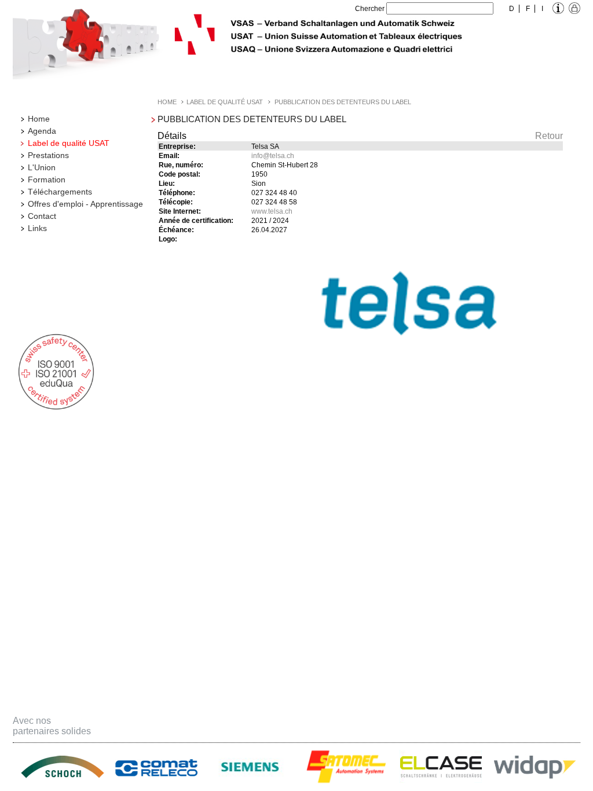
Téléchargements (60, 191)
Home (39, 118)
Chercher (370, 9)
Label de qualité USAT (68, 143)
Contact (42, 216)
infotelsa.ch (272, 156)
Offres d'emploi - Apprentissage (85, 203)
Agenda (42, 131)
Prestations (48, 155)
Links (37, 228)
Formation (46, 179)
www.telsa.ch (271, 211)
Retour (549, 136)
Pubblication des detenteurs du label (342, 101)
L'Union (42, 167)
